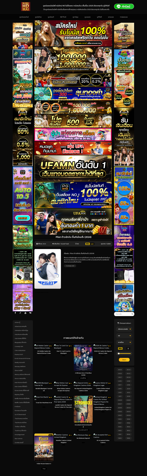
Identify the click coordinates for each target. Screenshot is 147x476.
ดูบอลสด (87, 17)
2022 (128, 373)
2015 (120, 389)
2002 (128, 412)
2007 (120, 404)
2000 (128, 415)
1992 (128, 431)
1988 (128, 438)
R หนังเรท (17, 406)
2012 (128, 392)
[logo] (25, 10)
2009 (120, 400)
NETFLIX (63, 17)
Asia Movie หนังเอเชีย (21, 334)
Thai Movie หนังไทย (20, 423)
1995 (120, 427)
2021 (120, 377)
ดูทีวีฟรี (99, 17)
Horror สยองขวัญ (20, 378)
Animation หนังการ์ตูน (21, 330)
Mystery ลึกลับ (19, 394)
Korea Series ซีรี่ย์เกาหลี (22, 390)
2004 (128, 408)
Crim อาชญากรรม (20, 350)
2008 (128, 400)
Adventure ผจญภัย (20, 326)
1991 (119, 434)
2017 (120, 385)
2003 (120, 412)
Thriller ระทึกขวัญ (20, 427)
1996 (128, 423)
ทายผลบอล (124, 17)
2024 (44, 244)
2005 (120, 408)
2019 (120, 381)
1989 (120, 438)
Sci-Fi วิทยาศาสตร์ (20, 415)
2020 (128, 377)
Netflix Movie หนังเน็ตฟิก (22, 398)
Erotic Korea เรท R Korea (22, 358)
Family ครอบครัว (20, 362)
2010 (128, 396)
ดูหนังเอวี (51, 17)
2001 (120, 415)
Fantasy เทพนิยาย (20, 366)
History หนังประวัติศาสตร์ (22, 374)
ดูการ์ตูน (75, 17)
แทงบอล (111, 17)
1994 (128, 427)
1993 (120, 431)
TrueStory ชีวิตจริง (20, 431)
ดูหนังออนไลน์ (24, 17)
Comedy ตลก (19, 346)
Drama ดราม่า (19, 354)
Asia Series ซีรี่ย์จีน (20, 338)
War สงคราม (18, 439)
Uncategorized (19, 435)
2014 (128, 389)
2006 (128, 404)
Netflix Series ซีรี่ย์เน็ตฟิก (22, 402)
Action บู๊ (17, 322)
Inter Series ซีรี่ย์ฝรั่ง (21, 386)
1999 (120, 419)
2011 (119, 396)
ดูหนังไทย (38, 17)
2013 (120, 392)
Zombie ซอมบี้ (19, 443)
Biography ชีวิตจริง (20, 342)
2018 (128, 381)
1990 (128, 434)
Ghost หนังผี (18, 370)
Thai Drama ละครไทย (21, 419)
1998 (128, 419)
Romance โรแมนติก (20, 411)
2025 (120, 370)
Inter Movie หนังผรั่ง (21, 382)
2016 (128, 385)
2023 (120, 373)
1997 (120, 423)
